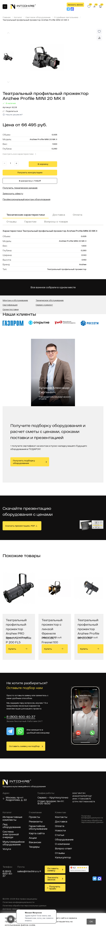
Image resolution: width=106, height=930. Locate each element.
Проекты (34, 817)
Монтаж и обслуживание (15, 300)
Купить (12, 649)
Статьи (59, 835)
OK (91, 921)
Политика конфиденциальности (92, 817)
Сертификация (10, 305)
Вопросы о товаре (56, 221)
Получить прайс (54, 887)
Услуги (7, 849)
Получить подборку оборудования (24, 461)
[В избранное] (99, 31)
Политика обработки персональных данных (92, 821)
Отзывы (11, 221)
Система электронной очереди (11, 834)
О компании (62, 844)
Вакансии (35, 842)
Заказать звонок (75, 5)
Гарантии (30, 221)
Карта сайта (37, 833)
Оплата (77, 214)
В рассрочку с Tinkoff (30, 181)
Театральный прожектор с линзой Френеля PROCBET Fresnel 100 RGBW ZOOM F (53, 625)
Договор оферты (11, 909)
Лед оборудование (12, 826)
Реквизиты (36, 821)
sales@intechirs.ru (28, 871)
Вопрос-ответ (63, 848)
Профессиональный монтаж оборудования (26, 199)
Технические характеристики (25, 214)
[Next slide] (8, 82)
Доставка (58, 214)
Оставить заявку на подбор (24, 746)
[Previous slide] (8, 32)
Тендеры (34, 846)
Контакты (61, 817)
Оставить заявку (53, 869)
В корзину (43, 164)
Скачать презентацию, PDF (20, 526)
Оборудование (64, 839)
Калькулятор (63, 857)
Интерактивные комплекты (12, 818)
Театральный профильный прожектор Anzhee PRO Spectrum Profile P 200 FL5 (18, 625)
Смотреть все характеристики (18, 154)
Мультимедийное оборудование (14, 843)
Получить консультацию (29, 172)
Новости (60, 830)
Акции (33, 838)
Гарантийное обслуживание (38, 827)
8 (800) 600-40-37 (20, 717)
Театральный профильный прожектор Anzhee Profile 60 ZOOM (88, 625)
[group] (60, 57)
